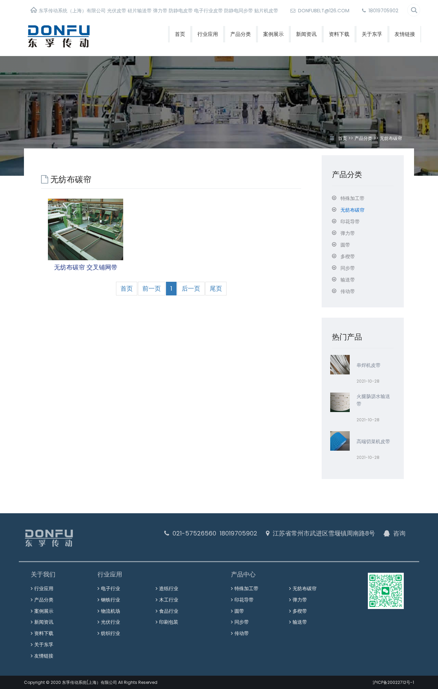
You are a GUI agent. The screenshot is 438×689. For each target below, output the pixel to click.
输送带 (300, 622)
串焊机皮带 (369, 365)
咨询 (399, 533)
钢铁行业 (110, 599)
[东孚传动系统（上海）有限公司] (81, 35)
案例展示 (273, 34)
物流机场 (110, 611)
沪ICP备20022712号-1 (393, 682)
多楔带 (300, 611)
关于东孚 (372, 34)
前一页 (151, 288)
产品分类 (240, 34)
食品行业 (168, 611)
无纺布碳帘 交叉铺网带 (85, 267)
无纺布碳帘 (391, 138)
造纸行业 (168, 588)
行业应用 (207, 34)
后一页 (191, 288)
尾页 (216, 288)
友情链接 (405, 34)
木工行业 (168, 599)
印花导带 (244, 599)
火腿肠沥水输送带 (373, 400)
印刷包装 (168, 622)
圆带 (239, 611)
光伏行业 (110, 622)
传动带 (241, 633)
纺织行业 (110, 633)
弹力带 (300, 599)
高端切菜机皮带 (373, 441)
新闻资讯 (306, 34)
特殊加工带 (246, 588)
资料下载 (339, 34)
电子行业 (110, 588)
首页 (180, 34)
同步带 (241, 622)
